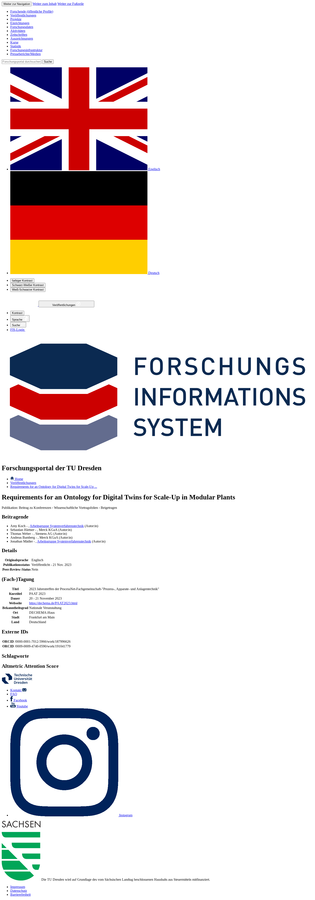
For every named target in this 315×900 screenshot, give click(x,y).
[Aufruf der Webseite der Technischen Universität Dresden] (20, 683)
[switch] (22, 280)
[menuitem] (161, 12)
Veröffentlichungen (64, 305)
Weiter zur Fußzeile (70, 4)
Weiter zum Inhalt (45, 4)
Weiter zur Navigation (16, 4)
